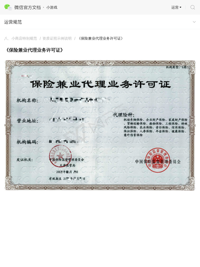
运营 (175, 7)
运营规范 (13, 22)
